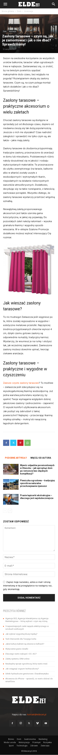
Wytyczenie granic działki (16, 649)
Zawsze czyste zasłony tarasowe (21, 382)
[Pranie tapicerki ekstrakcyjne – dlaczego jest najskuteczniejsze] (11, 499)
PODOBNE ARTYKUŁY (16, 458)
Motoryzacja (24, 742)
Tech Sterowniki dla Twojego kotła (20, 639)
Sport (11, 745)
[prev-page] (5, 511)
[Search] (53, 4)
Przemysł (36, 742)
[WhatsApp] (27, 443)
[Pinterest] (20, 443)
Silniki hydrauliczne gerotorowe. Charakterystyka (27, 673)
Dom (19, 11)
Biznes (11, 739)
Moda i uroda (10, 742)
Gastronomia (30, 739)
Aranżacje (28, 11)
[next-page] (10, 511)
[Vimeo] (37, 723)
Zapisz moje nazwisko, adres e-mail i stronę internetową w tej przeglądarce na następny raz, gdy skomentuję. (27, 585)
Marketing (43, 739)
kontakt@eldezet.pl (36, 714)
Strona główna (8, 11)
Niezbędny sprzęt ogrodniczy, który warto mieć (26, 664)
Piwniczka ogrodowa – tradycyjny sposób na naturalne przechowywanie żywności (37, 483)
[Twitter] (13, 443)
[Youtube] (46, 723)
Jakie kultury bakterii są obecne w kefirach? (24, 644)
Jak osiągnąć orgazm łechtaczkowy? (22, 669)
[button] (5, 4)
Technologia (22, 745)
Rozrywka (47, 742)
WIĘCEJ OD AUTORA (40, 458)
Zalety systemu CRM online (17, 659)
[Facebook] (6, 443)
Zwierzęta (45, 745)
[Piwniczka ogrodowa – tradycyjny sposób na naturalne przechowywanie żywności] (11, 484)
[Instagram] (21, 723)
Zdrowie (34, 745)
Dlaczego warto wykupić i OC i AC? (21, 654)
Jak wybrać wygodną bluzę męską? (21, 634)
